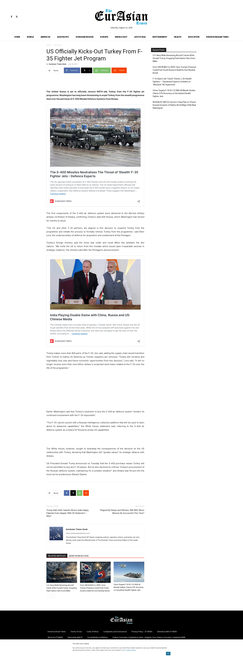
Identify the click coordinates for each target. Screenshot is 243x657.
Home (48, 45)
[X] (17, 17)
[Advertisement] (95, 82)
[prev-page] (48, 596)
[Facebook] (11, 17)
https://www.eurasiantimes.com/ (78, 533)
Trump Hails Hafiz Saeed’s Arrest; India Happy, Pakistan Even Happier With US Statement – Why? (67, 513)
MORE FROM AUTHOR (79, 556)
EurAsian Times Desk (57, 64)
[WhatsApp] (79, 493)
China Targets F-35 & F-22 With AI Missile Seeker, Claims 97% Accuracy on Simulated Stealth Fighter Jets (128, 587)
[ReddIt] (86, 493)
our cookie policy (129, 650)
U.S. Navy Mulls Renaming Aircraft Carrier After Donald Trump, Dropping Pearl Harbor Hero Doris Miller (61, 588)
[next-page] (52, 596)
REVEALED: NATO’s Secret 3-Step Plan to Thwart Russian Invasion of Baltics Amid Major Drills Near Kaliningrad (174, 105)
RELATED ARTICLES (57, 556)
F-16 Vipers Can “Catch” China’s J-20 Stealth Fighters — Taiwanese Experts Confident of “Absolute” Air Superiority (172, 82)
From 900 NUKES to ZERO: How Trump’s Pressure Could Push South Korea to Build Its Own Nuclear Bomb (95, 588)
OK (168, 653)
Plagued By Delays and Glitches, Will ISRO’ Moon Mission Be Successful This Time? (122, 511)
